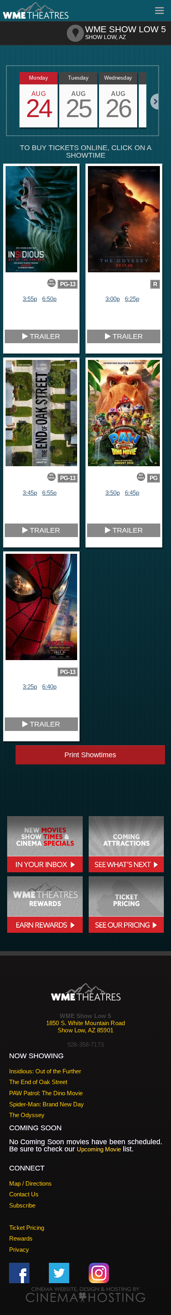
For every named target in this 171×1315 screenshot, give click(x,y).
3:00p (112, 298)
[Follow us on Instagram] (99, 1272)
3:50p (112, 492)
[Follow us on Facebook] (19, 1272)
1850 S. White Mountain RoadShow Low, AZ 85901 (85, 1027)
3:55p (30, 298)
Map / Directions (30, 1183)
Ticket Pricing (26, 1227)
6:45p (132, 492)
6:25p (132, 298)
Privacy (19, 1249)
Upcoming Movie (99, 1149)
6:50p (49, 298)
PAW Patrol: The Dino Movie (46, 1093)
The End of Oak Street (38, 1082)
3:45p (30, 492)
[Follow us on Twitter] (59, 1272)
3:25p (30, 686)
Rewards (21, 1238)
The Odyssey (27, 1115)
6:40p (49, 686)
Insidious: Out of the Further (45, 1071)
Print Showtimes (90, 755)
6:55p (49, 492)
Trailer (44, 336)
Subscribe (22, 1205)
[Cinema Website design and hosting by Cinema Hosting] (85, 1294)
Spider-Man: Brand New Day (46, 1104)
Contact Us (24, 1194)
